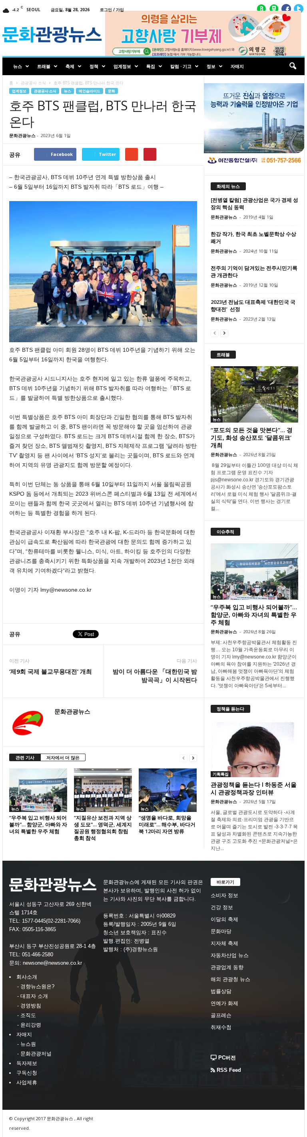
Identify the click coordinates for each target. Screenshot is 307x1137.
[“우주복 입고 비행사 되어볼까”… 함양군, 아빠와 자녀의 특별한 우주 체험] (38, 790)
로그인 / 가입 (112, 9)
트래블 (43, 66)
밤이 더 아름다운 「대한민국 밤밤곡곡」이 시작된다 (155, 675)
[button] (292, 66)
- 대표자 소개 (32, 996)
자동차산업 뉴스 (230, 955)
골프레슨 (221, 1015)
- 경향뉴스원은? (35, 986)
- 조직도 (26, 1015)
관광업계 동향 (227, 967)
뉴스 (17, 66)
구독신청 (26, 1073)
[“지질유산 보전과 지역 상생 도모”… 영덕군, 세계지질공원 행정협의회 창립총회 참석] (103, 790)
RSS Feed (228, 1070)
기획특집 (221, 774)
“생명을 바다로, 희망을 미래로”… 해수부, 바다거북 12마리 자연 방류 (167, 824)
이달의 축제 (224, 919)
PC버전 (226, 1058)
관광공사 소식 (33, 83)
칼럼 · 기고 (180, 66)
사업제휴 (26, 1082)
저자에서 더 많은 (63, 757)
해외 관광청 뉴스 (230, 979)
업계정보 (122, 66)
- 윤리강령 (29, 1025)
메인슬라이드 (89, 91)
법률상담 (221, 991)
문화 (111, 91)
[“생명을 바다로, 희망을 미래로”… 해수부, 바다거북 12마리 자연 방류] (168, 790)
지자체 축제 (224, 943)
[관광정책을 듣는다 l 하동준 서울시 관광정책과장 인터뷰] (254, 748)
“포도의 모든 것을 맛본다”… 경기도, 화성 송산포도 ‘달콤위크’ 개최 (252, 437)
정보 (211, 66)
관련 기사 (25, 757)
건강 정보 (222, 907)
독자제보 (26, 1063)
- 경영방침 (29, 1006)
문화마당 (221, 931)
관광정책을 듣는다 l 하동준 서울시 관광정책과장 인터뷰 (254, 788)
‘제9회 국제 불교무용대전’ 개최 (50, 671)
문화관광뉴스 (22, 135)
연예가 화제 (224, 1003)
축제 (70, 66)
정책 (94, 66)
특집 (150, 66)
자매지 (237, 66)
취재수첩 (221, 1027)
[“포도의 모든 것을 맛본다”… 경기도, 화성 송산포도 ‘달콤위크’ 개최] (254, 394)
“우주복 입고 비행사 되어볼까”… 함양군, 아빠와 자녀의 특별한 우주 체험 (38, 824)
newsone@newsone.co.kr (52, 963)
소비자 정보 (224, 895)
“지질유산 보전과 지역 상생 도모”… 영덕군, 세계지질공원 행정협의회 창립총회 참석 (103, 828)
